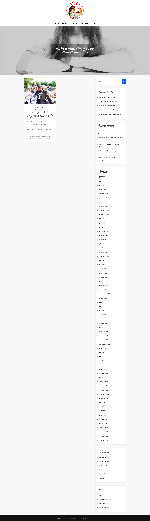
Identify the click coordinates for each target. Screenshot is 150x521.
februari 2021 (103, 373)
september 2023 (104, 256)
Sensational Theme (87, 518)
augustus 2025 (104, 214)
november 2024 (104, 235)
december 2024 (104, 231)
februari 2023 (103, 277)
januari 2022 (103, 327)
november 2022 (104, 285)
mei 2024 (102, 248)
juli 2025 (102, 219)
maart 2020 (103, 415)
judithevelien (35, 136)
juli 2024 (102, 244)
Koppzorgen (103, 470)
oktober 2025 (103, 206)
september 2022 (104, 294)
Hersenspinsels (104, 461)
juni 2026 (102, 181)
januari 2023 (103, 281)
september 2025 (104, 210)
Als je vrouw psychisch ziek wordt (40, 114)
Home (57, 23)
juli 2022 (102, 302)
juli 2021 (102, 352)
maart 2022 (103, 319)
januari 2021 (103, 377)
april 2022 (102, 315)
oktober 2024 (103, 239)
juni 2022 (102, 306)
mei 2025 (102, 227)
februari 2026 (103, 193)
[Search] (124, 81)
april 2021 (102, 365)
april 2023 (102, 269)
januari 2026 (103, 198)
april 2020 (102, 411)
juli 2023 (102, 260)
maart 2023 (103, 273)
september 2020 (104, 394)
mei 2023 (102, 265)
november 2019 (104, 432)
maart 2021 (103, 369)
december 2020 (104, 382)
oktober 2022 (103, 290)
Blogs (64, 23)
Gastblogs (102, 457)
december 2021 (104, 331)
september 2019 (104, 440)
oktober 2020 (103, 390)
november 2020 (104, 386)
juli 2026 (102, 177)
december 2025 (104, 202)
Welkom (102, 478)
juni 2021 (102, 356)
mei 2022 (102, 310)
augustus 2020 (104, 398)
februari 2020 (103, 419)
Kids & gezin (103, 465)
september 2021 (104, 344)
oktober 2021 (103, 340)
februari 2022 (103, 323)
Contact (75, 23)
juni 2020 (102, 402)
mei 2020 (102, 407)
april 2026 (102, 189)
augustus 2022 (104, 298)
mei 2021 (102, 361)
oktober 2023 (103, 252)
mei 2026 (102, 185)
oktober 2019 (103, 436)
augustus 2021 (104, 348)
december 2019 (104, 428)
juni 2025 (102, 223)
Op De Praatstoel (88, 23)
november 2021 (104, 336)
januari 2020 (103, 423)
